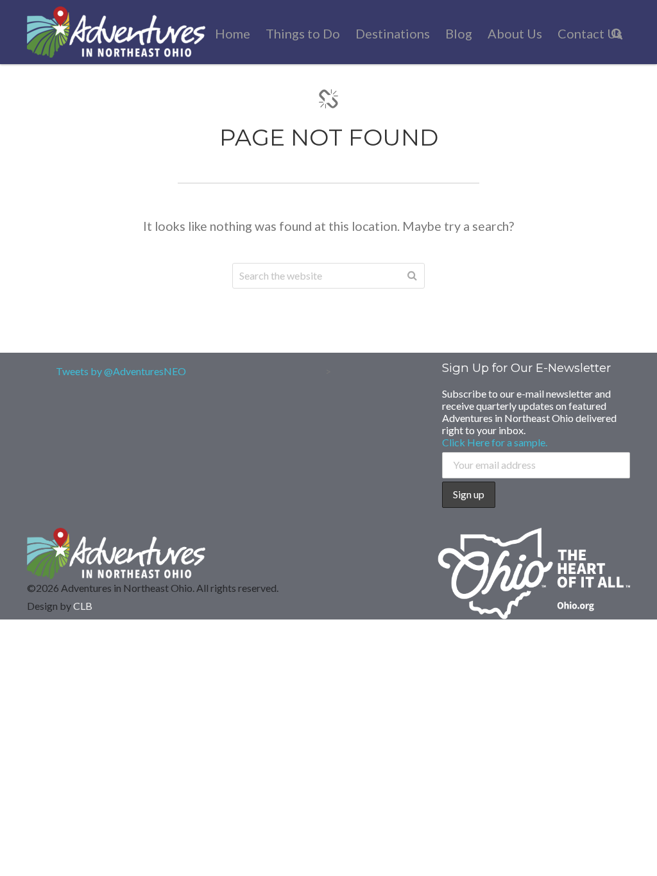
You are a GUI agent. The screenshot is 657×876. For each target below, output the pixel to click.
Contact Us (590, 33)
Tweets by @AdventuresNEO (121, 371)
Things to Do (303, 33)
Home (232, 33)
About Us (515, 33)
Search (412, 276)
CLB (82, 606)
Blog (458, 33)
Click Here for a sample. (494, 442)
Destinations (392, 33)
